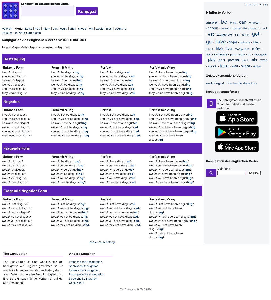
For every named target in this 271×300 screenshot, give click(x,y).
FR (246, 5)
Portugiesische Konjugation (86, 274)
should (82, 28)
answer (212, 22)
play (212, 59)
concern (212, 28)
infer (256, 42)
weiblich (7, 28)
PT (261, 5)
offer (256, 49)
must (109, 28)
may (37, 28)
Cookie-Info (76, 282)
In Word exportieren (28, 32)
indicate (245, 42)
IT (258, 5)
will (91, 28)
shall (73, 28)
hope (233, 42)
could (63, 28)
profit (245, 60)
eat (211, 34)
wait (234, 66)
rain (254, 60)
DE (265, 5)
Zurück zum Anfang (102, 242)
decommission (251, 28)
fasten (245, 34)
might (46, 28)
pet (249, 54)
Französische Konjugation (85, 261)
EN (250, 5)
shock (212, 66)
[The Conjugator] (10, 11)
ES (254, 5)
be (224, 22)
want (245, 66)
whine (257, 66)
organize (220, 54)
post (221, 60)
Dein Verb (224, 168)
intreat (209, 49)
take (224, 65)
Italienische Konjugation (84, 270)
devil (264, 28)
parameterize (237, 54)
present (233, 60)
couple (236, 28)
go (209, 42)
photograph (260, 54)
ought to (120, 28)
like (219, 48)
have (220, 41)
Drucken (7, 32)
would (100, 28)
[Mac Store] (237, 152)
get (255, 34)
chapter (254, 22)
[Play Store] (237, 137)
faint (236, 34)
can (55, 28)
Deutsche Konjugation (83, 278)
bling (233, 22)
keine (28, 28)
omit (208, 54)
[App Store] (237, 123)
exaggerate (224, 34)
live (229, 48)
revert (263, 60)
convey (225, 28)
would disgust (215, 83)
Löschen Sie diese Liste (242, 83)
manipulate (242, 49)
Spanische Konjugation (83, 266)
